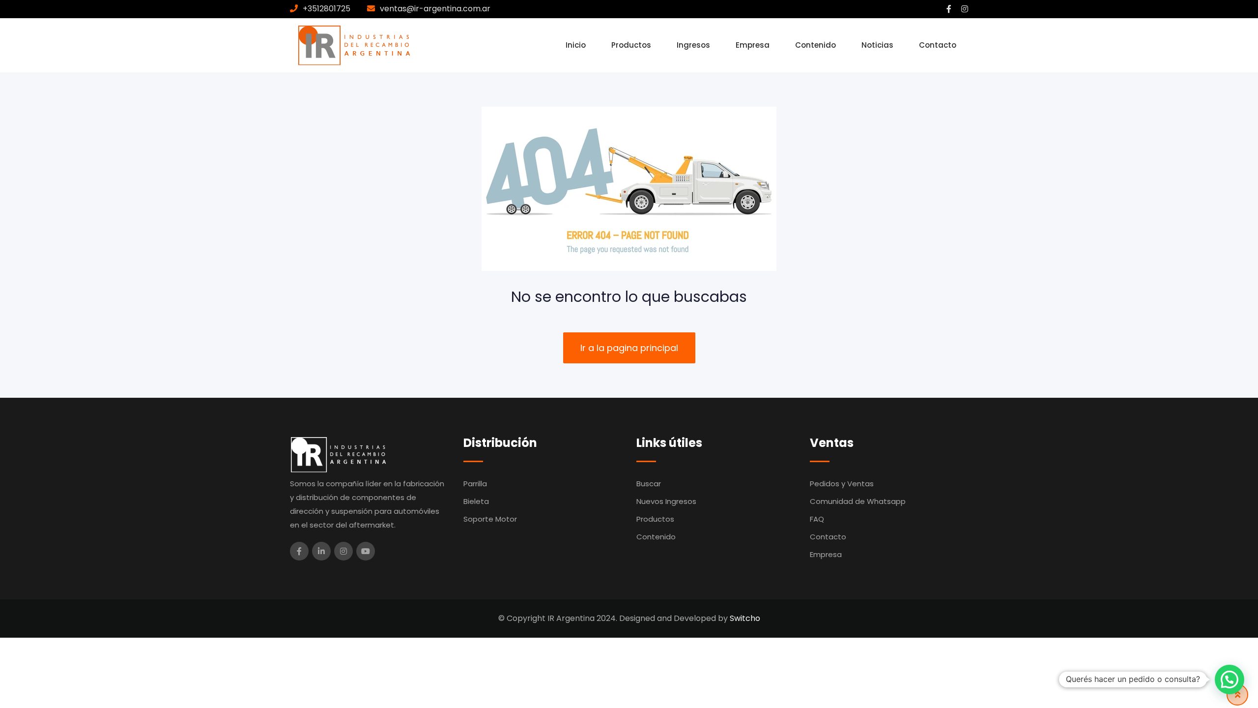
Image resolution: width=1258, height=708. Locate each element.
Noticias (877, 45)
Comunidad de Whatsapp (858, 501)
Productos (631, 45)
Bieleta (476, 501)
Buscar (648, 483)
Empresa (753, 45)
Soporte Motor (490, 519)
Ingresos (693, 45)
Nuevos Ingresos (666, 501)
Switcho (745, 618)
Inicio (576, 45)
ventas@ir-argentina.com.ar (435, 8)
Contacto (937, 45)
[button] (1229, 679)
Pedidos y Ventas (842, 483)
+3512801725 (326, 8)
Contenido (815, 45)
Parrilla (475, 483)
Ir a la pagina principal (629, 348)
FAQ (817, 519)
